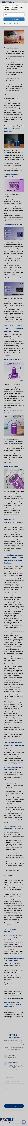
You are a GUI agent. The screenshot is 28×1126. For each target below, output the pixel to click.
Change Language (14, 19)
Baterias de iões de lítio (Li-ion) (11, 242)
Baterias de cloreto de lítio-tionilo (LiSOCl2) (12, 195)
